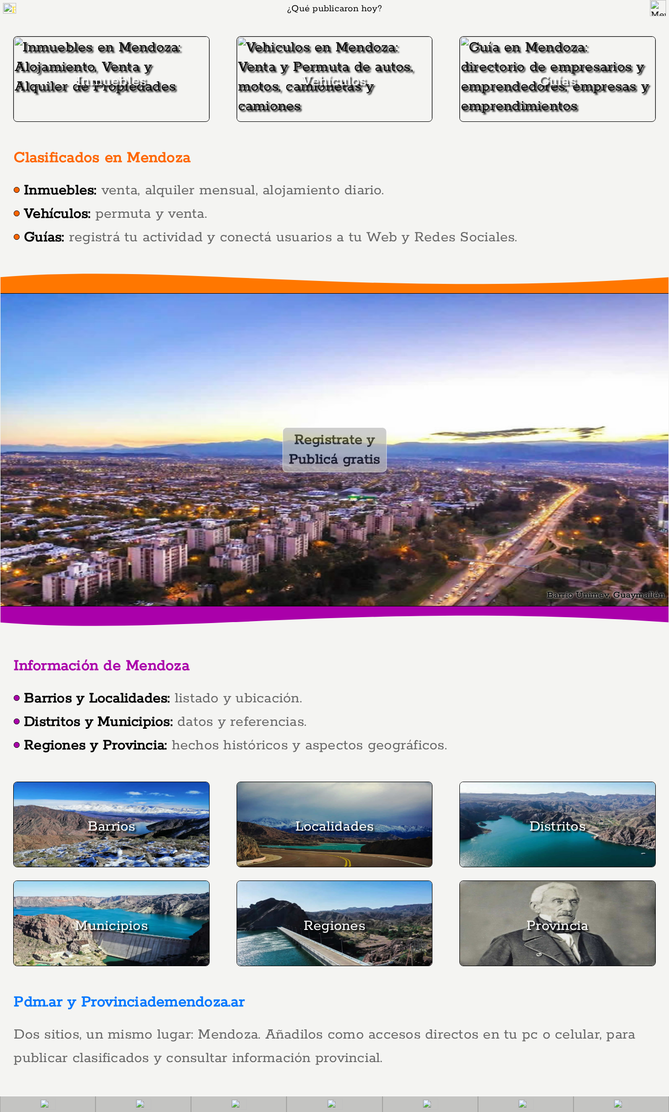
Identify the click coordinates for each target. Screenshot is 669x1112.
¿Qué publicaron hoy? (334, 9)
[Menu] (658, 8)
